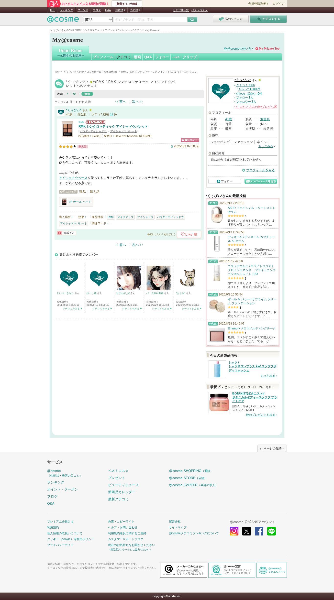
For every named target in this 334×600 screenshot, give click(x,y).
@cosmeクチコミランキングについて (194, 533)
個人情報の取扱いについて (64, 533)
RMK (81, 122)
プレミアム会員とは (60, 521)
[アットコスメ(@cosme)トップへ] (63, 20)
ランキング (66, 10)
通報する (66, 233)
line (271, 531)
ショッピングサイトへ (190, 140)
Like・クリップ (184, 57)
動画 (137, 57)
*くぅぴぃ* (73, 110)
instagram (234, 531)
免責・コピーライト (121, 521)
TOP (52, 10)
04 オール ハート (80, 202)
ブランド (83, 10)
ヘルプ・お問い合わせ (122, 527)
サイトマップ (178, 527)
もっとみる (265, 146)
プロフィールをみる (260, 170)
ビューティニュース (123, 485)
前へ (122, 101)
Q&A (108, 10)
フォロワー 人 (246, 101)
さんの (255, 107)
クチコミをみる (71, 308)
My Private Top (269, 48)
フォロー (162, 57)
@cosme (64, 473)
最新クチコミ (118, 499)
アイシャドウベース (73, 178)
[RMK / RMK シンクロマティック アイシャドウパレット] (67, 135)
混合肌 (265, 119)
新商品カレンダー (121, 492)
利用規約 (53, 527)
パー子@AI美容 (155, 293)
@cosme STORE (188, 478)
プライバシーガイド (60, 545)
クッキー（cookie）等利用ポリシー (70, 539)
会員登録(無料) (258, 3)
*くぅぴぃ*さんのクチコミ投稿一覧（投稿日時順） (90, 71)
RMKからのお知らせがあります (95, 122)
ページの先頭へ (274, 448)
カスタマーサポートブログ (125, 539)
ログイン (278, 3)
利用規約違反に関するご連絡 (127, 533)
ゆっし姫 (92, 293)
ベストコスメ (199, 10)
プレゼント (116, 478)
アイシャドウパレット (123, 131)
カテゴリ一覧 (181, 10)
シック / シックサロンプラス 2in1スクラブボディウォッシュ (252, 366)
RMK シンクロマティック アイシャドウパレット (113, 126)
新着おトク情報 (127, 4)
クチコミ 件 (245, 85)
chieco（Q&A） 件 (249, 93)
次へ (135, 101)
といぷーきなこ (66, 293)
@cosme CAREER (193, 485)
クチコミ (124, 57)
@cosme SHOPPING (191, 471)
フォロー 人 (244, 97)
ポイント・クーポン (62, 489)
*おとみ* (181, 293)
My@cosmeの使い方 (237, 48)
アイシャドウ (145, 217)
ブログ (97, 10)
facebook (259, 531)
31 (111, 114)
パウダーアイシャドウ (93, 131)
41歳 (228, 119)
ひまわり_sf (123, 293)
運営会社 (175, 521)
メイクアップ (125, 217)
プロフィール (103, 57)
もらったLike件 (249, 89)
